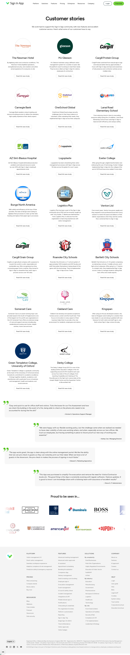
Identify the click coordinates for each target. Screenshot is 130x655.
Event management (64, 587)
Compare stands (32, 584)
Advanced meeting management (68, 557)
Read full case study (23, 76)
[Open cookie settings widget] (3, 652)
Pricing (62, 3)
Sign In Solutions (52, 647)
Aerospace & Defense (92, 593)
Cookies (114, 596)
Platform (36, 3)
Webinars (29, 604)
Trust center (115, 602)
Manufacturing (90, 584)
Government (89, 587)
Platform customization (65, 612)
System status (115, 599)
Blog (28, 601)
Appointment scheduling (66, 566)
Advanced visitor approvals (66, 560)
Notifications (62, 603)
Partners (114, 560)
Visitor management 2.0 (34, 557)
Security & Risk (90, 615)
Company (91, 3)
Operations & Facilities (92, 612)
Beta (112, 590)
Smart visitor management (35, 560)
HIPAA (87, 575)
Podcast (29, 610)
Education (88, 581)
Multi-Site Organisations (93, 563)
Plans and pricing (32, 581)
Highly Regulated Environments (95, 566)
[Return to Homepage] (15, 3)
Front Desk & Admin (91, 609)
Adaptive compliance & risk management (39, 566)
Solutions (45, 3)
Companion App (63, 572)
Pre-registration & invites (66, 609)
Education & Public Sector (93, 569)
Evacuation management (66, 584)
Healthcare (88, 600)
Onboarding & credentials (66, 606)
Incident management (65, 593)
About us (114, 557)
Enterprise (71, 3)
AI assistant (62, 563)
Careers (113, 566)
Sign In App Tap (63, 618)
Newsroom (30, 613)
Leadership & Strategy (92, 624)
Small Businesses (90, 560)
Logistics (88, 596)
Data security (31, 616)
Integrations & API (64, 596)
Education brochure (117, 608)
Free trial (118, 3)
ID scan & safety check (65, 590)
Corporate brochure (117, 605)
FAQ (112, 587)
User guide (114, 584)
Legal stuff (114, 593)
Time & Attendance (64, 624)
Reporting (61, 615)
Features (54, 3)
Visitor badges (62, 630)
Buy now (29, 590)
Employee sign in (63, 581)
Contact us (115, 569)
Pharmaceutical (90, 590)
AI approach (115, 563)
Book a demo (31, 587)
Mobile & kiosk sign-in (65, 600)
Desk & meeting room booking (67, 578)
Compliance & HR (91, 618)
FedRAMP (88, 572)
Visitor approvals (63, 627)
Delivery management (65, 575)
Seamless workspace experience (37, 563)
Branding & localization (65, 569)
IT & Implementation (91, 621)
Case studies (31, 607)
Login (108, 3)
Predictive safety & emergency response (39, 569)
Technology (89, 603)
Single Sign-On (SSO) (65, 621)
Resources (81, 3)
